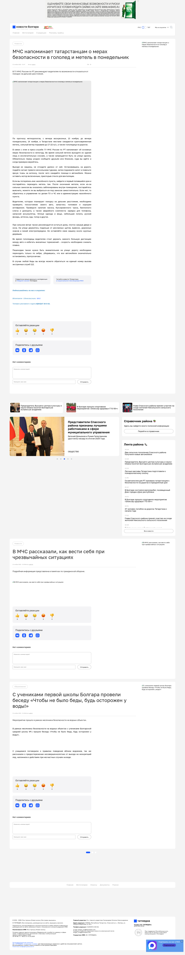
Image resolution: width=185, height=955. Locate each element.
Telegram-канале (23, 281)
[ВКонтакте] (17, 350)
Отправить (84, 382)
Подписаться (169, 945)
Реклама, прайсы (56, 33)
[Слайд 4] (68, 458)
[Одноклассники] (24, 350)
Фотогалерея (27, 33)
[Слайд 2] (60, 458)
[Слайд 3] (64, 458)
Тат (148, 27)
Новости (18, 43)
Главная (16, 33)
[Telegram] (31, 350)
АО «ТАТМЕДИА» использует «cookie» (25, 944)
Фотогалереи (81, 885)
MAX (39, 298)
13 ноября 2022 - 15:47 (19, 64)
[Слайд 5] (71, 458)
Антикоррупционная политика (23, 942)
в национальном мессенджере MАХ (70, 281)
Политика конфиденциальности (23, 946)
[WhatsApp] (38, 350)
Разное (115, 885)
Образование (20, 686)
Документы (105, 885)
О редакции (41, 33)
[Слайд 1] (57, 458)
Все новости (148, 531)
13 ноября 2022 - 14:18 (19, 564)
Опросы (93, 885)
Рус (139, 27)
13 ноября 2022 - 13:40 (19, 713)
